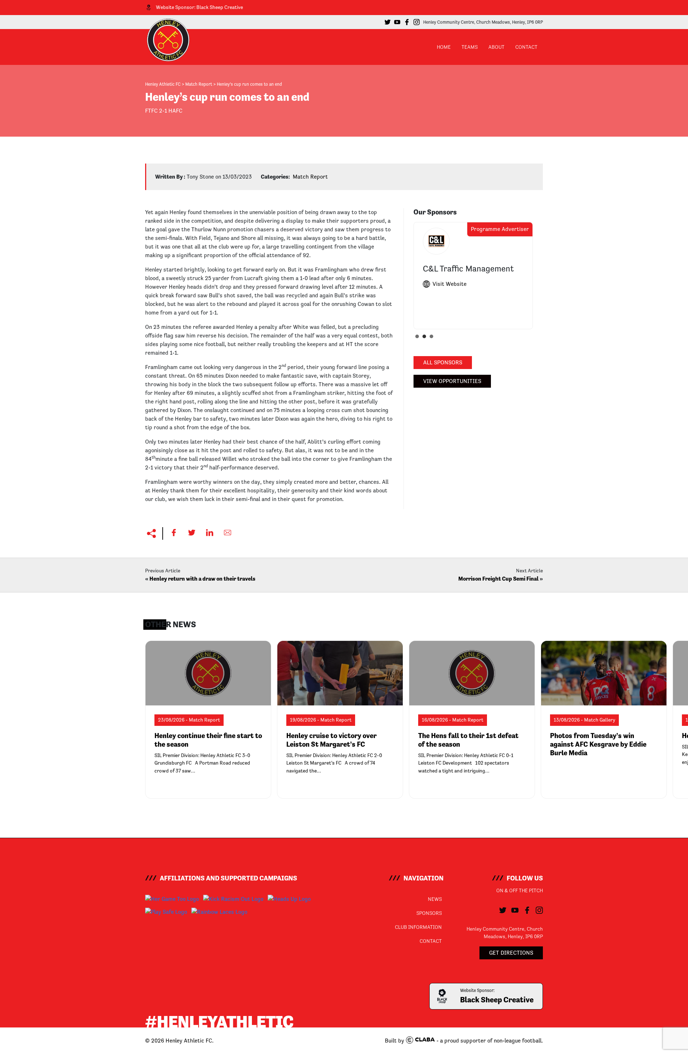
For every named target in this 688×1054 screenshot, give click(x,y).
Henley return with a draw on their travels (202, 578)
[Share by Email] (227, 532)
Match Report (310, 176)
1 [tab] (418, 338)
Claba (425, 1040)
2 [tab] (426, 338)
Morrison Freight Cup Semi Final (498, 578)
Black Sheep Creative (219, 7)
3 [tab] (433, 338)
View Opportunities (452, 381)
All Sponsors (442, 362)
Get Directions (511, 952)
